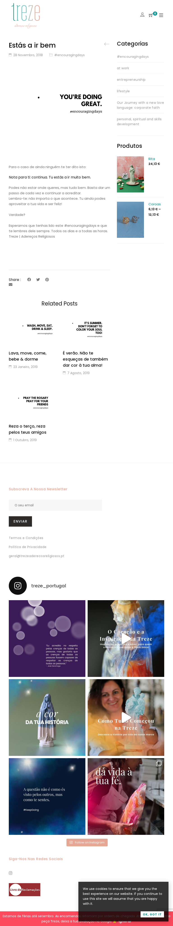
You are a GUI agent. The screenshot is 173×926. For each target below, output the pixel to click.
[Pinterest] (47, 279)
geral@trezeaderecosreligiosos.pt (36, 556)
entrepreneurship (131, 79)
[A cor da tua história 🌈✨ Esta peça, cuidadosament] (47, 717)
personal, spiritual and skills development (139, 121)
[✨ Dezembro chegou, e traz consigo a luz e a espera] (47, 638)
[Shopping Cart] (151, 15)
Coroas (154, 204)
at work (123, 68)
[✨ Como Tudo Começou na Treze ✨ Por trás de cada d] (126, 717)
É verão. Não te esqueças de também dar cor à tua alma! (85, 359)
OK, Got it (152, 914)
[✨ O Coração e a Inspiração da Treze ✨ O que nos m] (126, 638)
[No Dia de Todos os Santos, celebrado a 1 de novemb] (47, 796)
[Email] (10, 284)
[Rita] (130, 159)
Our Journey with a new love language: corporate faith (140, 105)
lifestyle (123, 91)
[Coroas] (130, 204)
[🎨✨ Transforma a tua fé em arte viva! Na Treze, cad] (126, 796)
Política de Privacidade (28, 547)
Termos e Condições (26, 538)
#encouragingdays (69, 55)
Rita (151, 158)
